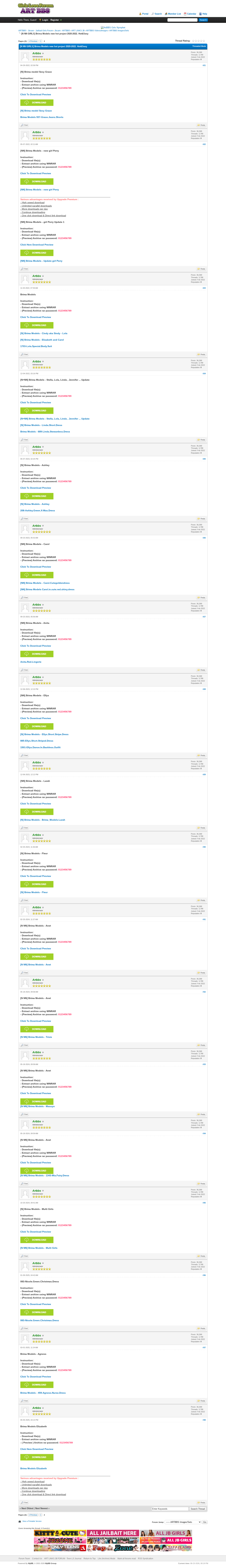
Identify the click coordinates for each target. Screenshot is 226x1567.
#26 (204, 538)
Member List (174, 14)
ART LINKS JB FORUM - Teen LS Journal (62, 1558)
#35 (204, 1203)
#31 (204, 919)
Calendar (191, 14)
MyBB (30, 1563)
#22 (204, 144)
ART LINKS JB (78, 30)
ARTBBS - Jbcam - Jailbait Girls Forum (35, 30)
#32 (204, 992)
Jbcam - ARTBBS (62, 30)
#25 (204, 459)
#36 (204, 1275)
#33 (204, 1064)
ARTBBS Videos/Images (97, 30)
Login (45, 20)
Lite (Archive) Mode (106, 1558)
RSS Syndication (145, 1558)
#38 (204, 1420)
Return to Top (90, 1558)
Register (54, 20)
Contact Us (37, 1558)
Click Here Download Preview (36, 244)
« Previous (33, 41)
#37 (204, 1347)
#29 (204, 774)
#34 (204, 1133)
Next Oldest (27, 1508)
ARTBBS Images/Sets (119, 30)
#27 (204, 617)
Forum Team (24, 1558)
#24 (204, 374)
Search (158, 14)
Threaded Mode (199, 46)
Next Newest (41, 1508)
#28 (204, 689)
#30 (204, 847)
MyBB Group (50, 1563)
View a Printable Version (32, 1521)
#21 (204, 65)
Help (205, 14)
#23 (204, 288)
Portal (145, 14)
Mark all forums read (126, 1558)
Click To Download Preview (35, 94)
